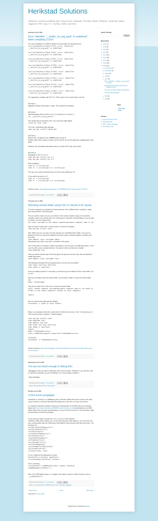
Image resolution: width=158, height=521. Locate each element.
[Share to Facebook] (65, 195)
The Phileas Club (108, 126)
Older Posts (89, 490)
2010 (105, 63)
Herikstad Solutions (58, 11)
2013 (105, 55)
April (106, 99)
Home (61, 490)
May (106, 96)
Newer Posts (33, 490)
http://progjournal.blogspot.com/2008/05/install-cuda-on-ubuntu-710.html (63, 189)
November (108, 71)
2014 (105, 52)
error (54, 485)
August (107, 73)
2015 (105, 49)
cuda (34, 485)
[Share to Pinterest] (67, 195)
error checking (60, 485)
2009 (105, 66)
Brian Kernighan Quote (39, 385)
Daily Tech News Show (110, 119)
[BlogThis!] (60, 195)
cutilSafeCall (48, 485)
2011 (105, 60)
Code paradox (51, 385)
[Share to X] (62, 195)
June (106, 79)
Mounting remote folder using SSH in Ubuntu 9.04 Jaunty (60, 205)
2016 (105, 47)
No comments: (50, 195)
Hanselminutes (107, 122)
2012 (105, 57)
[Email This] (58, 195)
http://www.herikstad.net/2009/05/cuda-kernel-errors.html (55, 408)
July (106, 76)
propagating (68, 485)
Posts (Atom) (41, 494)
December (108, 68)
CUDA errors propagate (41, 395)
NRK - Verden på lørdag (110, 124)
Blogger (87, 506)
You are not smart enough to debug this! (50, 366)
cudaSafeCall (40, 485)
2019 (105, 44)
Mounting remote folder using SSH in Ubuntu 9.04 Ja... (116, 86)
